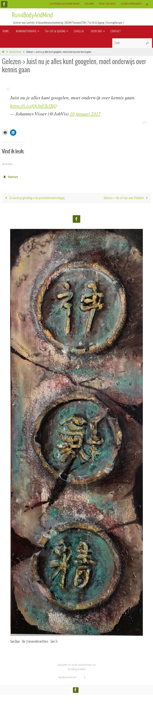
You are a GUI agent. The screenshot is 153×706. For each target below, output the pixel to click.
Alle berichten (15, 51)
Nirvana (80, 676)
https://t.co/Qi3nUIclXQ (33, 106)
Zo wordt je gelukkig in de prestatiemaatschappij (37, 197)
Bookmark (13, 176)
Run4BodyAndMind (32, 15)
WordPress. (90, 676)
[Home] (3, 51)
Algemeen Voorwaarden (131, 4)
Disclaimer (89, 4)
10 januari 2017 (85, 113)
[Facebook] (4, 4)
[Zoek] (147, 43)
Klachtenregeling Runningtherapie (65, 4)
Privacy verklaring (107, 4)
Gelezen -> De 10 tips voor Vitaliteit (124, 197)
